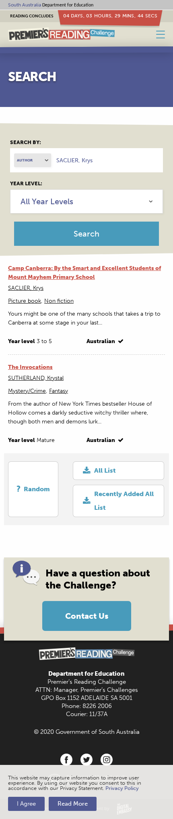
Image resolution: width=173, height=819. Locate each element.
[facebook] (66, 760)
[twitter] (86, 760)
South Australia (24, 5)
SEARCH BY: (25, 142)
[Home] (61, 34)
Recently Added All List (124, 500)
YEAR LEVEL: (26, 183)
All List (105, 470)
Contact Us (86, 616)
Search (86, 234)
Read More (73, 803)
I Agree (26, 803)
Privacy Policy (122, 788)
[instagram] (107, 760)
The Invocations (30, 367)
